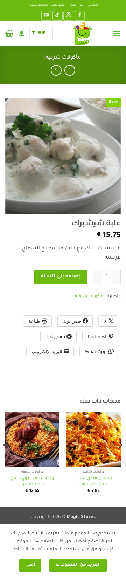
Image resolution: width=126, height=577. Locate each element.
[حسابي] (21, 33)
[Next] (5, 459)
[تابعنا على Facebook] (80, 16)
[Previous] (120, 459)
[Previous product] (56, 70)
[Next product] (69, 70)
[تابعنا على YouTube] (46, 16)
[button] (116, 33)
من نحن (76, 5)
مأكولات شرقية (63, 58)
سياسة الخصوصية (46, 5)
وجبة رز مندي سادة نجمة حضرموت (93, 481)
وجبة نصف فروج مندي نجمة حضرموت (32, 481)
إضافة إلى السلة (60, 277)
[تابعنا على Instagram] (68, 16)
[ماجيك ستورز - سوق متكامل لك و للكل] (82, 33)
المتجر (93, 5)
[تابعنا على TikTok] (57, 16)
